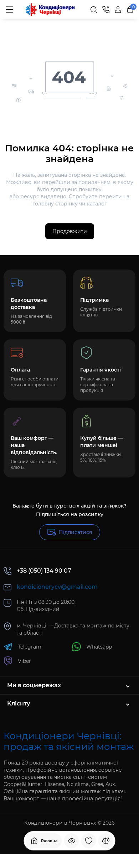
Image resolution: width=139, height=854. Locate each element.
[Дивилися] (71, 840)
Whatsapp (99, 647)
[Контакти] (106, 9)
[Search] (93, 9)
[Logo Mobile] (50, 10)
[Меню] (10, 10)
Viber (24, 661)
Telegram (29, 647)
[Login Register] (118, 9)
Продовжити (69, 231)
